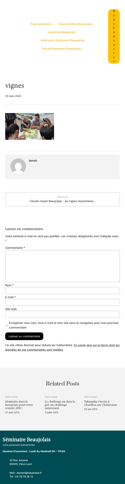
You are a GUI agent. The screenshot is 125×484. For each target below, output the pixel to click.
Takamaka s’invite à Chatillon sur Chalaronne (100, 403)
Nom (9, 285)
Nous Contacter (114, 36)
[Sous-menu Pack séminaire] (53, 24)
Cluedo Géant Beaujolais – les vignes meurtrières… (62, 201)
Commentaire (15, 247)
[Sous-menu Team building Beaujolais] (94, 24)
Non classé (11, 397)
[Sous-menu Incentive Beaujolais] (77, 32)
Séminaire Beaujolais (14, 36)
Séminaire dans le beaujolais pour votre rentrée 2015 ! (19, 405)
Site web (11, 309)
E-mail (10, 297)
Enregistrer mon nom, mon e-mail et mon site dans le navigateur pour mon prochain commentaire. (64, 325)
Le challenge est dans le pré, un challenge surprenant (60, 405)
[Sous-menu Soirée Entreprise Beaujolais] (82, 48)
